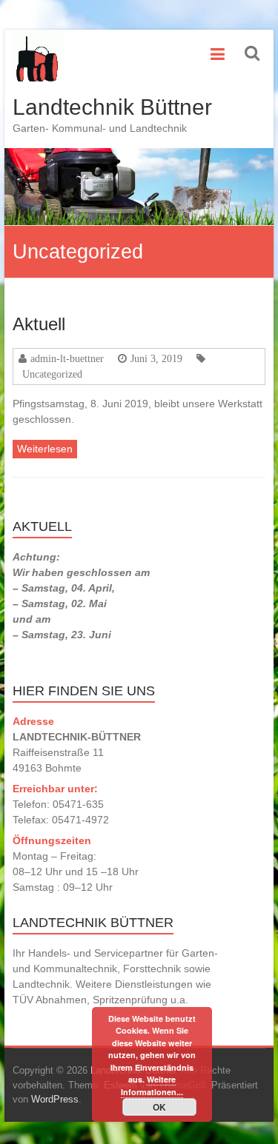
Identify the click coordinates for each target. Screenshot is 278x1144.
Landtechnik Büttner (112, 107)
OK (159, 1107)
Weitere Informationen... (152, 1085)
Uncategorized (52, 374)
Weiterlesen (45, 449)
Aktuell (39, 324)
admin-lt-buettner (67, 358)
